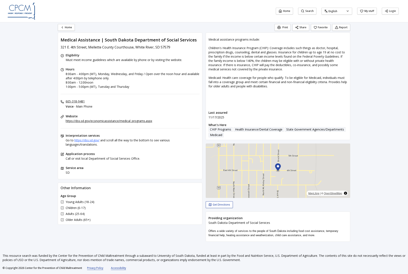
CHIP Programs (220, 129)
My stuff (369, 11)
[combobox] (337, 11)
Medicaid (216, 135)
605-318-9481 (75, 101)
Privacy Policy (95, 268)
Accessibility (118, 268)
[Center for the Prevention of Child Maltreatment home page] (21, 11)
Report (343, 27)
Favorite (323, 27)
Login (392, 11)
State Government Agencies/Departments (315, 129)
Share (302, 27)
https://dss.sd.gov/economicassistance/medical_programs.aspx (109, 121)
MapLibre (313, 193)
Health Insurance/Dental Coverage (258, 129)
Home (286, 11)
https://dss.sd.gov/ (86, 140)
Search (309, 11)
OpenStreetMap (333, 193)
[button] (278, 167)
